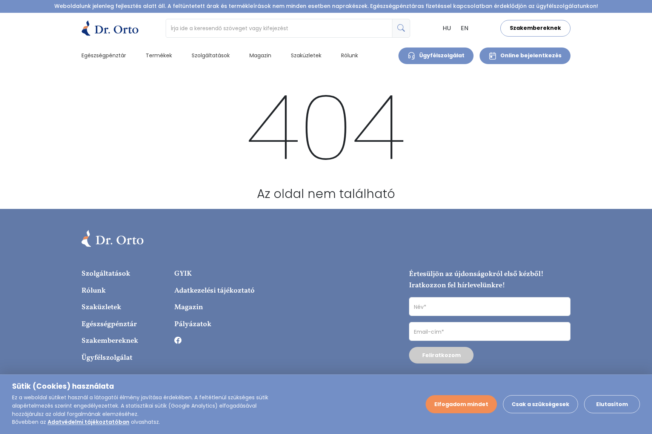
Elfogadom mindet (461, 404)
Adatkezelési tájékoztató (214, 291)
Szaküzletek (306, 55)
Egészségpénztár (104, 55)
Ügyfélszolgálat (441, 55)
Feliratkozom (441, 355)
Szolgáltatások (211, 55)
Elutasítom (612, 404)
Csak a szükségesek (540, 404)
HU (447, 28)
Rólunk (349, 55)
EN (464, 28)
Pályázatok (192, 324)
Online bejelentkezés (530, 55)
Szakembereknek (535, 28)
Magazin (260, 55)
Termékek (159, 55)
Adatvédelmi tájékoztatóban (88, 422)
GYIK (183, 274)
